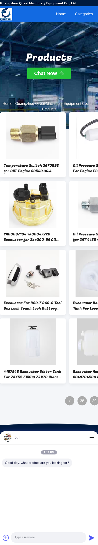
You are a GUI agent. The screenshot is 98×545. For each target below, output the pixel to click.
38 (82, 401)
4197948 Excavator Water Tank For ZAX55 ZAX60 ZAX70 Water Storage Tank (32, 374)
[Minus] (91, 437)
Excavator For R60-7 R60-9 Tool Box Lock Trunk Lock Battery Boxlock (33, 305)
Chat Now (46, 73)
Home (61, 14)
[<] (69, 401)
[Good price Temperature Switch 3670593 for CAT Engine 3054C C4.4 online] (33, 135)
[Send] (91, 538)
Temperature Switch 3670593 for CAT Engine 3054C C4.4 (31, 168)
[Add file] (6, 538)
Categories (84, 14)
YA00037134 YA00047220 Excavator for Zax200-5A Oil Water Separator (30, 237)
